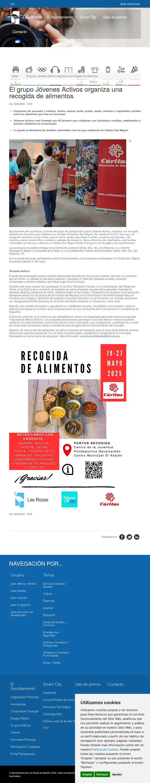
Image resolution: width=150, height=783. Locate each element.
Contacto (19, 31)
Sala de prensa (115, 17)
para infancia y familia (23, 583)
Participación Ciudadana (25, 746)
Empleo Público (20, 718)
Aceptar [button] (87, 774)
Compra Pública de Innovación (58, 700)
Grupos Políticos (21, 725)
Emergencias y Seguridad (51, 633)
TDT (46, 728)
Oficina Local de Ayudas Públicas (58, 721)
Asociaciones (18, 704)
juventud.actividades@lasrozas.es (100, 336)
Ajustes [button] (117, 774)
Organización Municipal (24, 697)
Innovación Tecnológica (56, 707)
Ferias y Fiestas (52, 662)
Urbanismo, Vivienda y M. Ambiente (56, 654)
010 (12, 4)
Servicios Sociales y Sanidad (54, 585)
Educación (49, 615)
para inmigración (20, 605)
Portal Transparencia (23, 754)
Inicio (15, 76)
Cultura (47, 593)
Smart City (88, 17)
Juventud (48, 608)
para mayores (19, 597)
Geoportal (49, 692)
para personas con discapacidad (22, 613)
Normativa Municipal (23, 739)
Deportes (49, 601)
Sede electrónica (130, 4)
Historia (15, 732)
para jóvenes (18, 591)
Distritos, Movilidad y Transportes (55, 644)
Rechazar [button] (102, 774)
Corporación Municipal (24, 711)
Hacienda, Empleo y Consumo (55, 623)
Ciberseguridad (52, 714)
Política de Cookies (105, 749)
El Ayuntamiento (60, 17)
